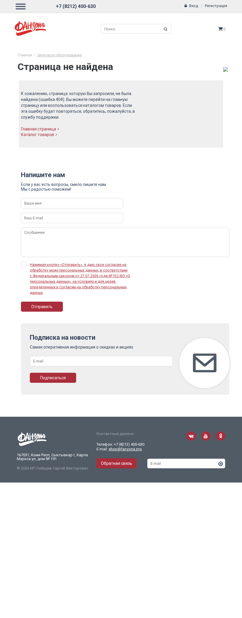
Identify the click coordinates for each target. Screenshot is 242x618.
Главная (25, 55)
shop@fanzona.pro (125, 449)
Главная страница (38, 129)
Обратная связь (116, 463)
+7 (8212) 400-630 (76, 6)
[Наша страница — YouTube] (205, 436)
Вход (193, 6)
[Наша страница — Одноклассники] (220, 436)
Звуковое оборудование (59, 55)
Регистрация (216, 6)
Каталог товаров (37, 134)
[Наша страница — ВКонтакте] (191, 436)
